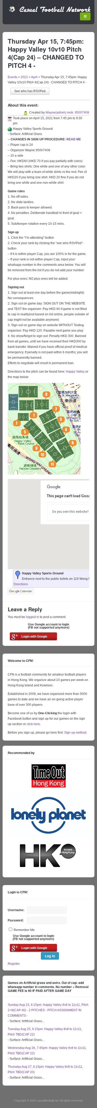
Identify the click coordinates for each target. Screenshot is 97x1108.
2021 (24, 77)
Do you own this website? (70, 511)
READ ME (73, 139)
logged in (32, 617)
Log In (50, 955)
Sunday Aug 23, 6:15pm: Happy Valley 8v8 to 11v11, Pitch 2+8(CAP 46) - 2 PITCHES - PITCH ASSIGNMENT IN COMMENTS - (48, 1010)
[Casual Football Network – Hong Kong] (50, 11)
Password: (16, 920)
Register (14, 963)
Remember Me (24, 930)
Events (12, 77)
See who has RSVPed (30, 91)
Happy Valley (75, 371)
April (34, 77)
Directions (21, 584)
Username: (16, 910)
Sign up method (74, 732)
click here (33, 724)
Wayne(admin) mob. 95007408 (67, 112)
